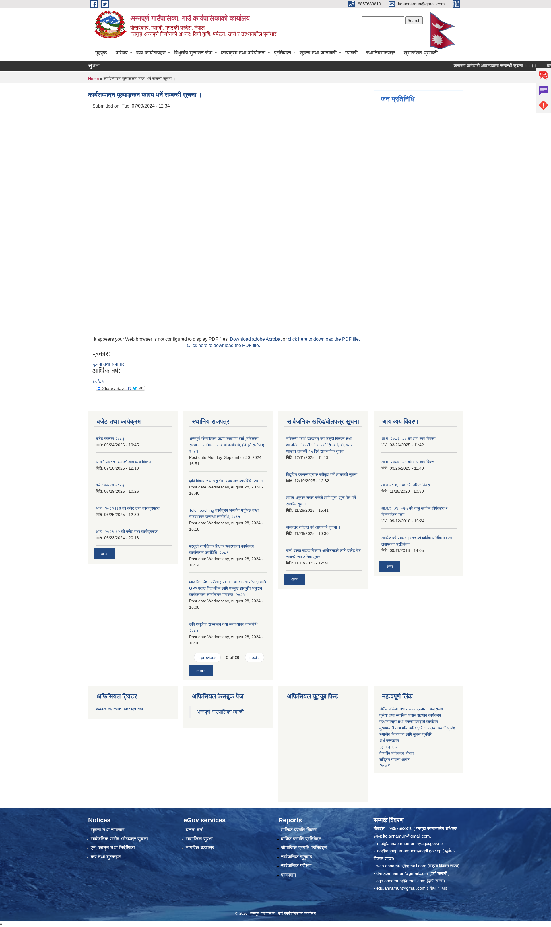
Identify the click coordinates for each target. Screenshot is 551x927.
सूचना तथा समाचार (108, 364)
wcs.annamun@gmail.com (401, 865)
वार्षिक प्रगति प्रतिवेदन (301, 839)
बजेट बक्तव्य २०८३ (110, 438)
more (201, 670)
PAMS (384, 766)
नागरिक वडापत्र (200, 847)
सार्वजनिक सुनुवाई (296, 857)
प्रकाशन (288, 875)
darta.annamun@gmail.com (402, 873)
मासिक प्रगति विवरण (299, 830)
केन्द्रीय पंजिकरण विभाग (396, 753)
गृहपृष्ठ (101, 53)
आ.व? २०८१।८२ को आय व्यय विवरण (123, 461)
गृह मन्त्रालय (388, 747)
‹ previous (207, 657)
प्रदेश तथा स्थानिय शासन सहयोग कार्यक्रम (410, 715)
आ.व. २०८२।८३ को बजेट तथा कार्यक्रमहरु (128, 508)
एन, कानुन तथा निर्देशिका (113, 847)
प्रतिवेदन (282, 53)
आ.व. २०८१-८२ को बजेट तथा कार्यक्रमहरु (127, 531)
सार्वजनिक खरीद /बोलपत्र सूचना (119, 839)
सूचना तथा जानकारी (318, 53)
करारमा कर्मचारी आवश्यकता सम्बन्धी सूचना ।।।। (479, 65)
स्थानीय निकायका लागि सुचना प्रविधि (405, 734)
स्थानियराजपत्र (380, 53)
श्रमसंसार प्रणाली (421, 53)
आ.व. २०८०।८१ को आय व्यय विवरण (408, 461)
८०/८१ (98, 381)
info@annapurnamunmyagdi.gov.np (409, 843)
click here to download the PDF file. (324, 339)
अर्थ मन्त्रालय (389, 740)
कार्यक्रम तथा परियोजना (243, 53)
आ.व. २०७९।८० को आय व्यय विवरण (408, 438)
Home (93, 78)
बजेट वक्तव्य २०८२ (110, 485)
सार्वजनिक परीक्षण (296, 865)
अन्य (104, 554)
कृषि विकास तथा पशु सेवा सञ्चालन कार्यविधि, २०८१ (226, 480)
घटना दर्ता (194, 830)
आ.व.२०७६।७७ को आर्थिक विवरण (406, 485)
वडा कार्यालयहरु (151, 53)
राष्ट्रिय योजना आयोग (394, 759)
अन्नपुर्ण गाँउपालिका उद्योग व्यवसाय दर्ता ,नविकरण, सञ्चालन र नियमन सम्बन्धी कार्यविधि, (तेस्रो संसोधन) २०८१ (226, 444)
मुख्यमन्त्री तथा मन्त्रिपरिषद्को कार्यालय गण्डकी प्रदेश (418, 728)
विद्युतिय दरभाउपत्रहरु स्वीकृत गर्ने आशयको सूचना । (323, 474)
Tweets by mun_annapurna (118, 709)
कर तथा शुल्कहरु (106, 857)
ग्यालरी (351, 53)
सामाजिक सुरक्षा (199, 839)
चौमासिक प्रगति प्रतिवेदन (304, 847)
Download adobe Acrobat (256, 339)
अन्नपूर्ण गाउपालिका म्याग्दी (220, 712)
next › (254, 657)
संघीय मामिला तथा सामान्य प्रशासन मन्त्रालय (411, 709)
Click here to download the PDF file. (223, 345)
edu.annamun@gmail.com (401, 888)
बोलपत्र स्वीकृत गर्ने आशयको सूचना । (313, 527)
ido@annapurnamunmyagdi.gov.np (408, 850)
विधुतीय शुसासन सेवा (193, 53)
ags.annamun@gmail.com (401, 880)
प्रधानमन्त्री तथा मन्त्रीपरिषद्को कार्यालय (408, 721)
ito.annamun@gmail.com (406, 835)
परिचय (122, 53)
